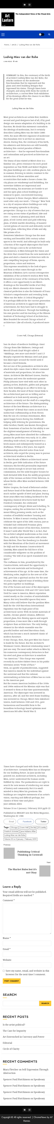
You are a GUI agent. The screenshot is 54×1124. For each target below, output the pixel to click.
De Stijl (33, 827)
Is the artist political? (14, 1024)
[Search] (49, 34)
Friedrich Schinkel (11, 831)
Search (10, 994)
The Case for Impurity (14, 1030)
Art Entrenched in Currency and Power (23, 1036)
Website (7, 959)
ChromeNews (40, 1117)
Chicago (14, 827)
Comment (9, 900)
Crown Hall (24, 827)
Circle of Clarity (11, 1048)
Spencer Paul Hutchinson (16, 1092)
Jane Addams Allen (28, 831)
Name (7, 938)
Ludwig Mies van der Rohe (14, 835)
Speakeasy (39, 1079)
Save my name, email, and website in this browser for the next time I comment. (27, 972)
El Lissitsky (42, 827)
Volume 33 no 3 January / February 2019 (20, 839)
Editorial (7, 1042)
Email (7, 949)
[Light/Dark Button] (41, 34)
